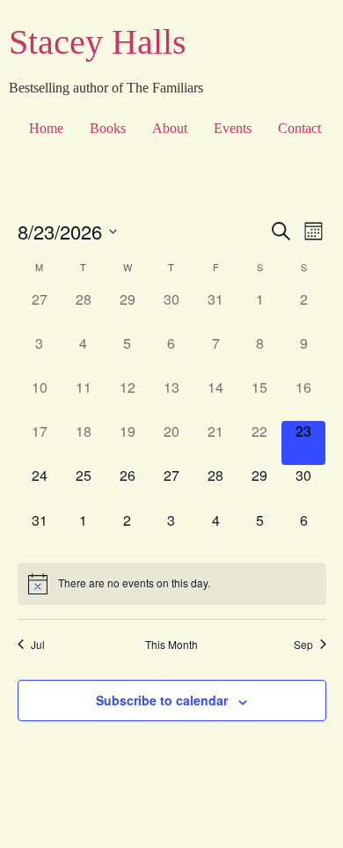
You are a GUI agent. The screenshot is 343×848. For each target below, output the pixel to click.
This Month (171, 645)
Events (233, 128)
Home (46, 128)
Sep (303, 645)
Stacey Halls (97, 42)
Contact (299, 128)
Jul (38, 645)
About (169, 128)
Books (108, 128)
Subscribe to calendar (162, 700)
